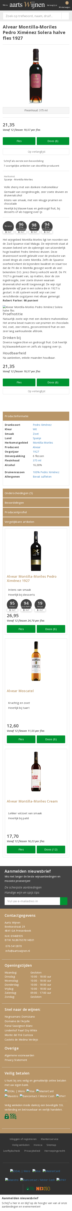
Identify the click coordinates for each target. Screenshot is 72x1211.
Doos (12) (50, 849)
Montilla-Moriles (43, 442)
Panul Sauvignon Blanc (19, 1026)
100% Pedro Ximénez (46, 472)
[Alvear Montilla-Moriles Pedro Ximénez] (36, 551)
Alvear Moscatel (20, 691)
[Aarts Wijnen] (27, 5)
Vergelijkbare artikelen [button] (19, 521)
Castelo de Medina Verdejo (21, 1039)
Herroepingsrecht (54, 1150)
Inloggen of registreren (23, 1139)
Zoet (36, 434)
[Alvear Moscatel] (36, 661)
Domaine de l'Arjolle (17, 1021)
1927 (36, 451)
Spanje (37, 438)
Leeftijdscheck (11, 1150)
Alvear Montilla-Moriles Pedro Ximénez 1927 (32, 578)
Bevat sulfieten (42, 476)
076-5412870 (14, 946)
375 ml (37, 460)
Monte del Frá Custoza (19, 1035)
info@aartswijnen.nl (18, 951)
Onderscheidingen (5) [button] (19, 493)
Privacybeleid (32, 1150)
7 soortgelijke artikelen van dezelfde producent (31, 165)
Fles (19, 141)
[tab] (36, 416)
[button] (8, 226)
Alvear (37, 447)
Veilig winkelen (21, 1145)
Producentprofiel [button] (16, 512)
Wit (35, 429)
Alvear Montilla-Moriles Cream (32, 801)
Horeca (38, 1145)
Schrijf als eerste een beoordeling (23, 161)
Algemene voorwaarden (19, 1055)
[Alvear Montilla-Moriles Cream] (36, 771)
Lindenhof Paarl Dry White (21, 1030)
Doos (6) (52, 141)
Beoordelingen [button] (14, 502)
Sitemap (51, 1145)
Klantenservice (50, 1139)
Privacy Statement (16, 1060)
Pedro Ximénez (42, 425)
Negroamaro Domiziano (20, 1016)
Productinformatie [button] (17, 416)
